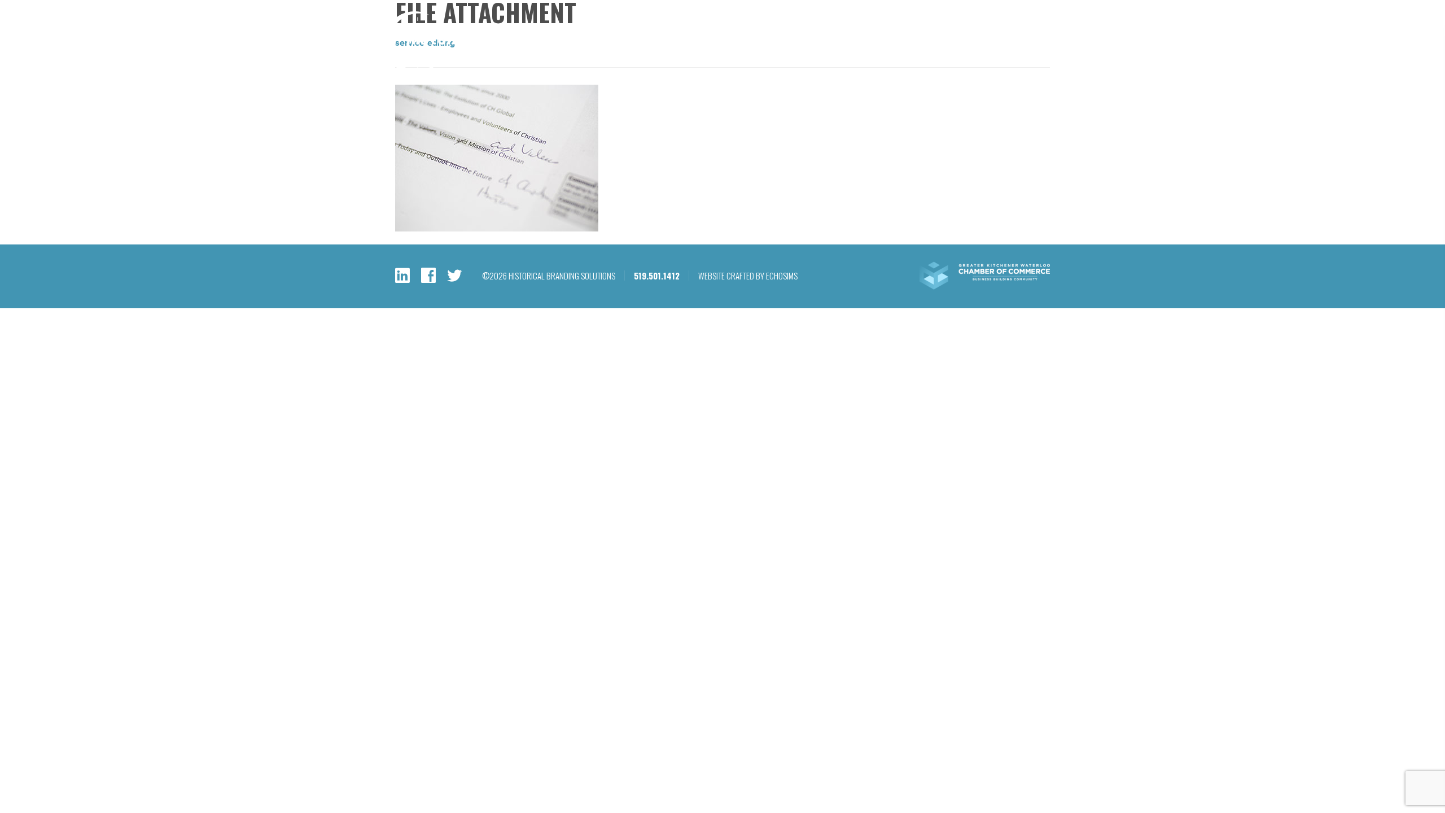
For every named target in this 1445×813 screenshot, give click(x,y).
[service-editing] (496, 228)
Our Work (857, 53)
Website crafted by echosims (748, 275)
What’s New (975, 53)
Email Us (982, 23)
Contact (1040, 53)
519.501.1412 (927, 23)
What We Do (788, 53)
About (914, 53)
